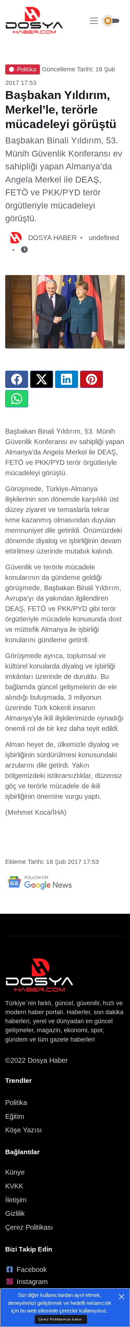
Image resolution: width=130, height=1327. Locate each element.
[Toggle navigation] (94, 20)
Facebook (32, 1269)
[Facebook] (16, 379)
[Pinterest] (91, 379)
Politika (26, 69)
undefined (104, 237)
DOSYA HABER (52, 237)
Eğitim (14, 1116)
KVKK (14, 1186)
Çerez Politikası (29, 1227)
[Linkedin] (66, 379)
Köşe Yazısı (23, 1130)
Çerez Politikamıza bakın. (61, 1319)
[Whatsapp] (16, 398)
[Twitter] (41, 379)
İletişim (16, 1200)
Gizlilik (15, 1213)
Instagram (32, 1281)
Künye (15, 1172)
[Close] (121, 1297)
